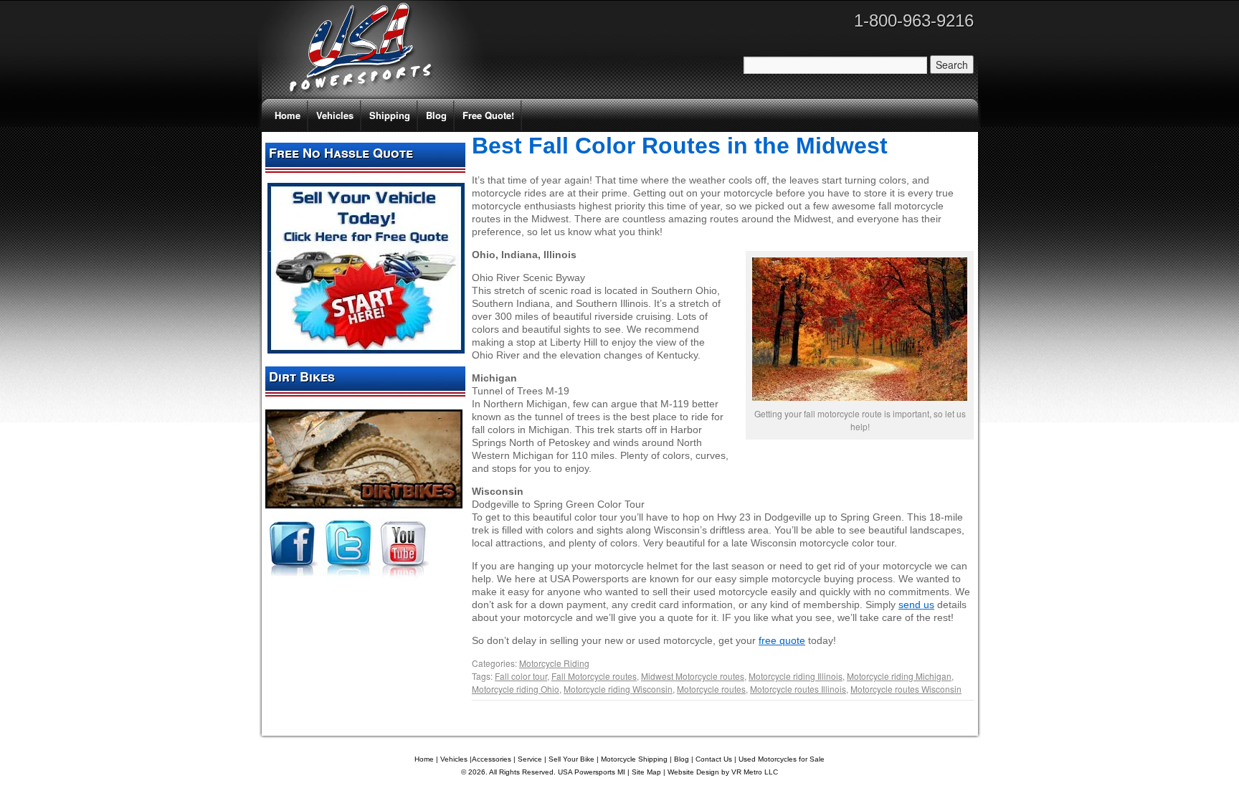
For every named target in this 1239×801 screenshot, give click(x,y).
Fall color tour (521, 676)
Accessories (491, 759)
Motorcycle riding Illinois (795, 676)
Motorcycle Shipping (634, 759)
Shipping (389, 115)
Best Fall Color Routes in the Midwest (680, 145)
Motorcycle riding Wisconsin (618, 689)
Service (530, 759)
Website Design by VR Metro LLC (723, 772)
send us (916, 604)
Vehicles (334, 115)
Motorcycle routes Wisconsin (906, 689)
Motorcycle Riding (554, 663)
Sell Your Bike (571, 759)
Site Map (646, 772)
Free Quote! (488, 115)
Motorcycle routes (711, 689)
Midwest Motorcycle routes (692, 676)
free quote (782, 640)
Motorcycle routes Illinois (798, 689)
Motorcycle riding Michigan (899, 676)
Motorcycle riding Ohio (515, 689)
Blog (436, 115)
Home (287, 115)
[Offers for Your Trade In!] (366, 350)
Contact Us (714, 759)
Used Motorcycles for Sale (782, 759)
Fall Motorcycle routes (594, 676)
